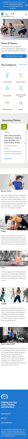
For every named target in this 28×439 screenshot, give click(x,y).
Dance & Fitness (7, 82)
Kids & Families (7, 95)
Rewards (21, 109)
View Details (8, 158)
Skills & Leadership (7, 109)
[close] (26, 5)
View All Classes (23, 64)
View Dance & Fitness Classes (14, 56)
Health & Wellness (20, 82)
